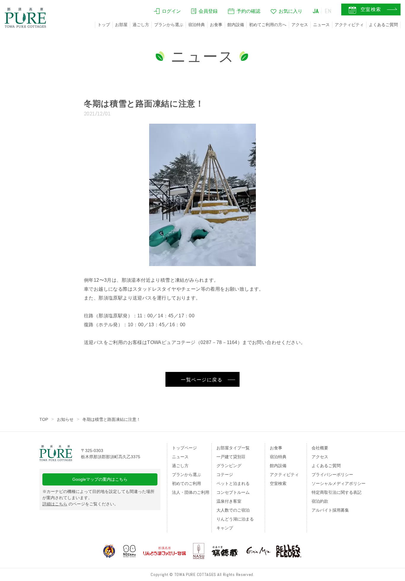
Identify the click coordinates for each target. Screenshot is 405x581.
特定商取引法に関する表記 (336, 492)
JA (316, 11)
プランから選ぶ (168, 24)
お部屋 (121, 24)
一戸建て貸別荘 (230, 456)
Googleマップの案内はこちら (99, 479)
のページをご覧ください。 (80, 504)
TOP (43, 419)
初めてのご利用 (186, 483)
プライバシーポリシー (332, 474)
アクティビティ (349, 24)
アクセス (299, 24)
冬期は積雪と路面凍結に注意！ (111, 419)
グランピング (228, 465)
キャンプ (224, 528)
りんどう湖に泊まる (235, 519)
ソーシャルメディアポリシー (339, 483)
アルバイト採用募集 (330, 510)
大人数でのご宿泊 (233, 510)
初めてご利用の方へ (267, 24)
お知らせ (65, 419)
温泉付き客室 (228, 501)
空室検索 (278, 483)
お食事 (216, 24)
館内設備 (235, 24)
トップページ (184, 447)
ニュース (321, 24)
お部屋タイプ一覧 (233, 447)
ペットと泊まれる (233, 483)
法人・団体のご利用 (190, 492)
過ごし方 (141, 24)
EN (328, 11)
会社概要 (320, 447)
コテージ (224, 474)
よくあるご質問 (383, 24)
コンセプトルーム (233, 492)
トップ (104, 24)
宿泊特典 (196, 24)
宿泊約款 (320, 501)
